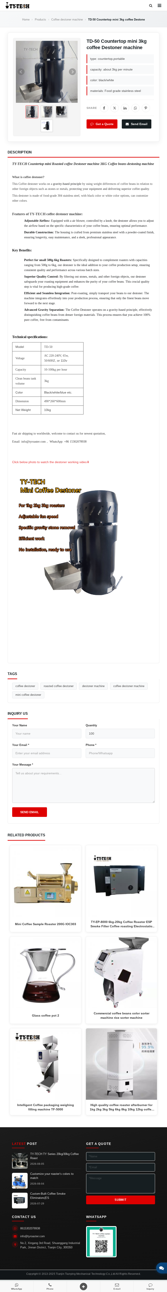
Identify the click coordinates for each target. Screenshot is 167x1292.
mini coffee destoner (28, 694)
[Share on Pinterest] (146, 108)
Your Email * (20, 745)
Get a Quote (104, 124)
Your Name (19, 725)
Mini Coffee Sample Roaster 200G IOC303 (45, 924)
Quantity (91, 725)
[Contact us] (161, 1268)
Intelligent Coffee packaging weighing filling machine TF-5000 (45, 1107)
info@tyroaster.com (32, 1236)
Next (72, 71)
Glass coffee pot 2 (45, 1015)
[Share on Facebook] (104, 108)
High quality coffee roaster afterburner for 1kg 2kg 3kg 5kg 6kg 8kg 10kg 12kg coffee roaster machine (121, 1107)
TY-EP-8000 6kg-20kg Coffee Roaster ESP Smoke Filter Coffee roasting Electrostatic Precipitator (121, 924)
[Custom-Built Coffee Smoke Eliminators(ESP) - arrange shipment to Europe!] (20, 1200)
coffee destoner (25, 686)
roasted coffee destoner (58, 686)
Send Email (138, 124)
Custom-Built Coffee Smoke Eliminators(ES (47, 1195)
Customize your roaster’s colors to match (51, 1176)
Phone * (91, 745)
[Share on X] (114, 108)
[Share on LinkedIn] (125, 108)
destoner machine (93, 686)
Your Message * (22, 764)
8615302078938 (30, 1228)
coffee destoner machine (128, 686)
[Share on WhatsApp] (135, 108)
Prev (21, 71)
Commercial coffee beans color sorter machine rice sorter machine (121, 1015)
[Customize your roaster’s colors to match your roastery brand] (20, 1181)
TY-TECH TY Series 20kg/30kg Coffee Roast (54, 1156)
